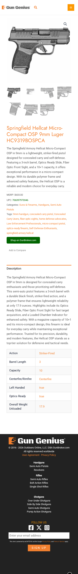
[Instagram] (47, 527)
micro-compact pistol (53, 223)
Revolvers (39, 470)
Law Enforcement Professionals (24, 223)
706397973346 (20, 200)
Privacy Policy (48, 455)
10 (40, 370)
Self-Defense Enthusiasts (43, 228)
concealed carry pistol (41, 214)
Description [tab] (14, 268)
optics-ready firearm (17, 228)
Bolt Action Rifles (39, 482)
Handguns (43, 204)
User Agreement (30, 455)
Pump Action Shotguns (39, 511)
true (41, 387)
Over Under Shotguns (39, 500)
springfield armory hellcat (20, 233)
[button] (35, 8)
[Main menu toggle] (71, 7)
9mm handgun (20, 214)
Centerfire (45, 379)
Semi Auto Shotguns (39, 508)
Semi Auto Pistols (39, 466)
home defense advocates (52, 218)
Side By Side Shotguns (39, 504)
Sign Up (39, 548)
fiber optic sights (29, 218)
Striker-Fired (47, 353)
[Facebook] (31, 527)
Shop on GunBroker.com (23, 240)
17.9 (41, 406)
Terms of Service (59, 541)
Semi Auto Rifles (39, 479)
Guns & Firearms (28, 204)
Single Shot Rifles (39, 486)
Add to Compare (17, 250)
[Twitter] (39, 527)
